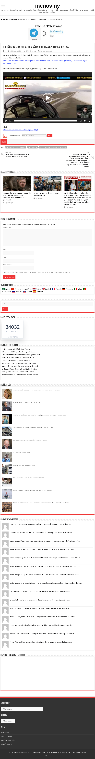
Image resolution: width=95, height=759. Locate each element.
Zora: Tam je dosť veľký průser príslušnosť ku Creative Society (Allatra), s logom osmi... (40, 591)
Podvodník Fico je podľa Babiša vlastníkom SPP (24, 465)
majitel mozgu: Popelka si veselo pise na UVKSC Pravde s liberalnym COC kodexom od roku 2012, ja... (45, 558)
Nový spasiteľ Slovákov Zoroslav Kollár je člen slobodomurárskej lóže (30, 440)
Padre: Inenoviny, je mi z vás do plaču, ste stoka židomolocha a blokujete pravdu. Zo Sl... (41, 625)
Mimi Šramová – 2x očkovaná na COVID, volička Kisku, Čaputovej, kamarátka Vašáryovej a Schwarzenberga (39, 415)
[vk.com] (49, 755)
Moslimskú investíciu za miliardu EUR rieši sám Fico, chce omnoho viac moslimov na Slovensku (17, 196)
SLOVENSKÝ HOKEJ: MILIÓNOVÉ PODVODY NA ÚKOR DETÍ (27, 402)
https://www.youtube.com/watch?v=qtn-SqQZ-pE (20, 130)
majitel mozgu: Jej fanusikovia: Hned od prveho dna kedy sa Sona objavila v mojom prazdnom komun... (46, 583)
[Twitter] (48, 755)
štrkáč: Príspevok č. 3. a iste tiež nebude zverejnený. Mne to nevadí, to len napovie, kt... (40, 608)
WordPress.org (6, 744)
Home (4, 19)
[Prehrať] (6, 121)
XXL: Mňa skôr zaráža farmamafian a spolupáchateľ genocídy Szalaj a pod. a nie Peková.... (41, 532)
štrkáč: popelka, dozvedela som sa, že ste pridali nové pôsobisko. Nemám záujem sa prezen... (43, 617)
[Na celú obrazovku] (89, 121)
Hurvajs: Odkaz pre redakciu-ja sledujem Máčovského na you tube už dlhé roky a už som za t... (43, 634)
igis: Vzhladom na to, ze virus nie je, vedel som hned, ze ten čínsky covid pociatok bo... (40, 600)
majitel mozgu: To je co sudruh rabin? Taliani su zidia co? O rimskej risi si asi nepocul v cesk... (42, 549)
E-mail (5, 257)
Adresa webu (7, 265)
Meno (5, 249)
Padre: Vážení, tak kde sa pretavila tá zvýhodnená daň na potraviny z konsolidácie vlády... (41, 642)
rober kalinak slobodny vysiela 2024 (53, 147)
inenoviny (47, 6)
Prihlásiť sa (5, 732)
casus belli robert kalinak (15, 147)
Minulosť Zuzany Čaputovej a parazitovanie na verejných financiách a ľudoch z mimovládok (36, 390)
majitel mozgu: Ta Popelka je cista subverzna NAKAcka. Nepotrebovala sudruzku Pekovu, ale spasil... (45, 575)
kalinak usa (33, 147)
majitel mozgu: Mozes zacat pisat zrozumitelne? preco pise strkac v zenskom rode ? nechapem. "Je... (45, 541)
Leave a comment (46, 51)
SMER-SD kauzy (13, 19)
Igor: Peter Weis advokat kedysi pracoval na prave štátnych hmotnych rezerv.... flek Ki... (40, 524)
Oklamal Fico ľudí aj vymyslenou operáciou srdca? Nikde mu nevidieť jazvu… (32, 490)
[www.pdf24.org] (5, 135)
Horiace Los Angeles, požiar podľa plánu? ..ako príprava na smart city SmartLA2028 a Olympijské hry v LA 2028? (41, 502)
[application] (47, 97)
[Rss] (46, 755)
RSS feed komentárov (8, 740)
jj (5, 51)
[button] (47, 98)
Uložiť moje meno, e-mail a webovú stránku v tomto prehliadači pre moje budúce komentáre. (38, 272)
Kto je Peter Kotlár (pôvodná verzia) (21, 452)
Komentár (7, 227)
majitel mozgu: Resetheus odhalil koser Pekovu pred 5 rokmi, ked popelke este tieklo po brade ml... (45, 566)
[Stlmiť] (85, 121)
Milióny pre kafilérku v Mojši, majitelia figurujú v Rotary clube (28, 477)
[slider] (45, 120)
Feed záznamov (6, 736)
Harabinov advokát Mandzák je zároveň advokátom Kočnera (17, 154)
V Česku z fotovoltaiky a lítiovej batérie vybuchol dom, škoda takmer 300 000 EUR (33, 427)
